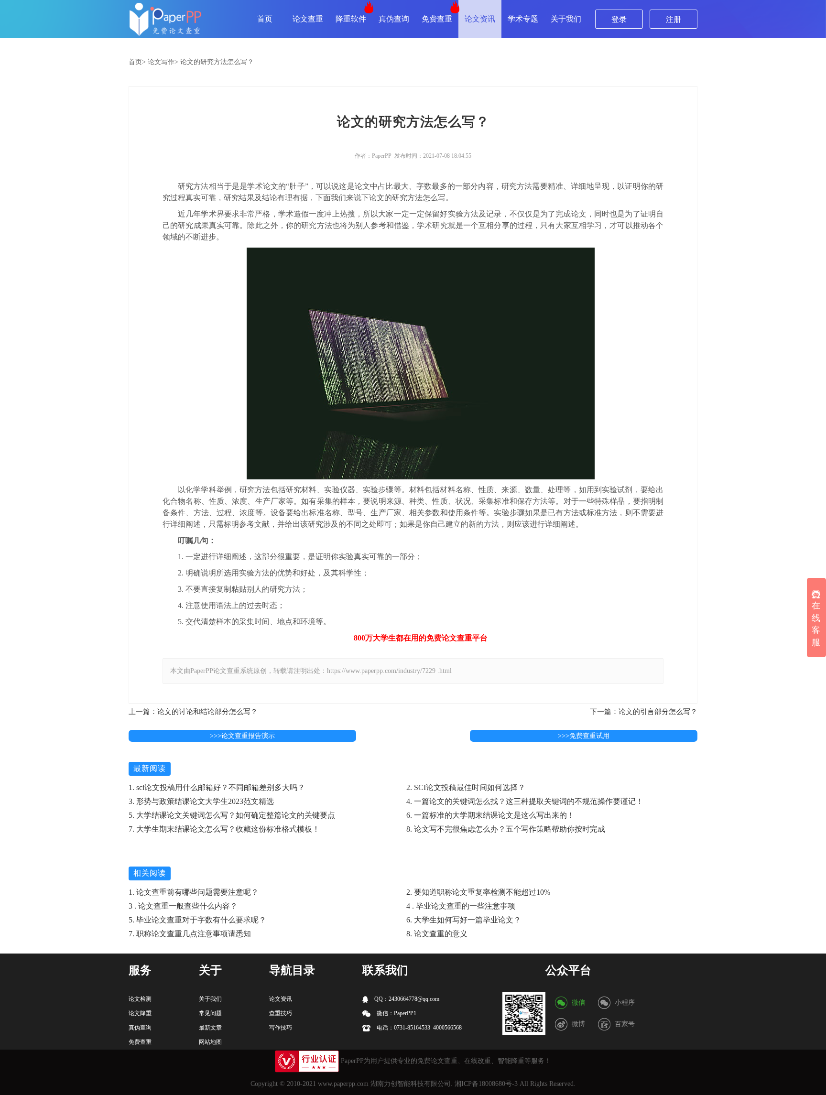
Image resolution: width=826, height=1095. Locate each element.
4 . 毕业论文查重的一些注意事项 (460, 906)
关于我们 (566, 19)
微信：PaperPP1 (395, 1013)
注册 (673, 19)
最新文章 (210, 1027)
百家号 (625, 1024)
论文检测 (140, 999)
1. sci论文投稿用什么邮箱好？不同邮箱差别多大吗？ (217, 787)
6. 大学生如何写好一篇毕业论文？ (463, 920)
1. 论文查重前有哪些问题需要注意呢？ (194, 892)
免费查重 (437, 19)
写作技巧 (280, 1027)
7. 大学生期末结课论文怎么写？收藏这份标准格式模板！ (224, 829)
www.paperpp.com (343, 1083)
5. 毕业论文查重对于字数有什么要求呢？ (197, 920)
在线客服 (816, 623)
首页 (264, 19)
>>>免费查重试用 (583, 735)
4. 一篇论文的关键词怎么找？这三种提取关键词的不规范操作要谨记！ (524, 801)
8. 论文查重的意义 (436, 934)
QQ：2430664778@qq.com (406, 999)
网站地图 (210, 1042)
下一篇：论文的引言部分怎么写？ (643, 712)
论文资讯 (480, 19)
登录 (619, 19)
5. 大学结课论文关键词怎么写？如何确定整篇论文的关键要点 (232, 815)
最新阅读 (149, 768)
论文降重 (140, 1013)
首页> (137, 61)
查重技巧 (280, 1013)
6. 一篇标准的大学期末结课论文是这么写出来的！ (490, 815)
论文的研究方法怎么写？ (217, 61)
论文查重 (308, 19)
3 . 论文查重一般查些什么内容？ (183, 906)
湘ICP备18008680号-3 (486, 1083)
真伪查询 (394, 19)
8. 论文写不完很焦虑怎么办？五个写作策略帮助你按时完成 (505, 829)
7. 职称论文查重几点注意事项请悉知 (190, 934)
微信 (578, 1002)
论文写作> (163, 61)
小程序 (625, 1002)
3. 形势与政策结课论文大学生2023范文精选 (201, 801)
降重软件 (351, 19)
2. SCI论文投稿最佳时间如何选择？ (465, 787)
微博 (578, 1024)
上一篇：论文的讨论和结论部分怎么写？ (193, 712)
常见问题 (210, 1013)
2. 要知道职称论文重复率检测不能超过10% (478, 892)
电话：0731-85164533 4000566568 (418, 1027)
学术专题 (523, 19)
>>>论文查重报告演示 (242, 735)
